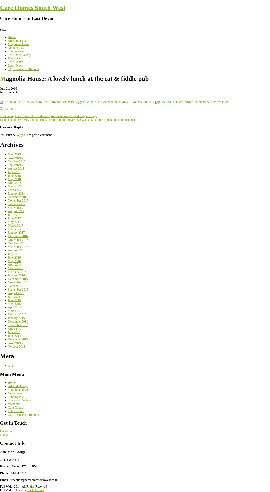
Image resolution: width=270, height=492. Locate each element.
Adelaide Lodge (18, 40)
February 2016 (17, 271)
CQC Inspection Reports (23, 69)
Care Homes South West (32, 7)
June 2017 (14, 218)
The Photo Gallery (19, 55)
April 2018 (15, 182)
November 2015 (18, 282)
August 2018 (16, 168)
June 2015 (14, 300)
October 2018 (16, 161)
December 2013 (18, 339)
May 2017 (14, 222)
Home (12, 37)
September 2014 (18, 325)
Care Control (16, 62)
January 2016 (16, 275)
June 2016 (14, 257)
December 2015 (18, 278)
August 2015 (16, 293)
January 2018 (16, 193)
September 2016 (18, 246)
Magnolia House (18, 44)
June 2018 (14, 175)
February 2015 (17, 314)
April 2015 (15, 307)
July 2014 (14, 332)
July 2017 (14, 214)
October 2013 (16, 346)
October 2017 (16, 204)
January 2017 (16, 232)
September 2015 (18, 289)
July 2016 (14, 254)
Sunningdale (16, 51)
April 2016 (15, 264)
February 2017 (17, 229)
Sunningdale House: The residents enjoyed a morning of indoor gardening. (48, 116)
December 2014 (18, 321)
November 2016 (18, 239)
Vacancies (14, 58)
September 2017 (18, 207)
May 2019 (14, 154)
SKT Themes (35, 490)
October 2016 (16, 243)
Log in (12, 365)
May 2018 (14, 179)
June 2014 (14, 335)
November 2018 (18, 158)
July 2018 (14, 172)
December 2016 (18, 236)
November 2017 (18, 200)
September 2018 (18, 165)
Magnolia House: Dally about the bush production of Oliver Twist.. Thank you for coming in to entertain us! (69, 119)
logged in (22, 135)
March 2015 (15, 311)
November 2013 (18, 343)
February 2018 (17, 190)
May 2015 (14, 303)
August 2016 (16, 250)
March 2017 (15, 225)
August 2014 (16, 328)
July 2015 (14, 296)
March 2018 (15, 186)
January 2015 (16, 318)
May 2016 (14, 261)
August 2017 (16, 211)
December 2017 (18, 197)
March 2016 (15, 268)
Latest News (16, 65)
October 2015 (16, 286)
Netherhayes (16, 47)
